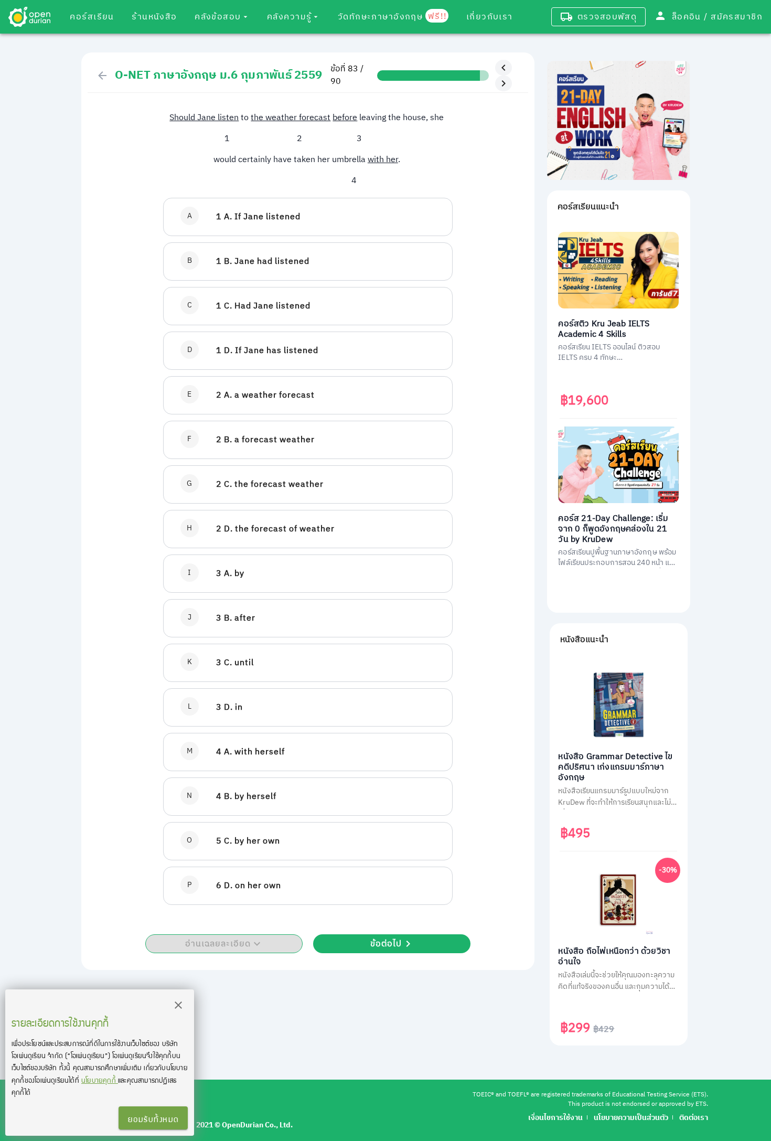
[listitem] (308, 217)
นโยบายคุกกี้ (99, 1080)
